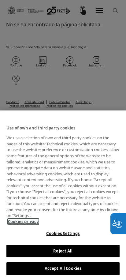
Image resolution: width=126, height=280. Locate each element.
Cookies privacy (23, 221)
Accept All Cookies (63, 268)
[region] (63, 195)
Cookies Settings (63, 233)
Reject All (62, 251)
